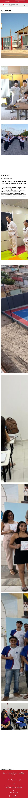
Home (5, 773)
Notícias (21, 773)
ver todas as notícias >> (7, 769)
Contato (14, 775)
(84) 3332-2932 (14, 792)
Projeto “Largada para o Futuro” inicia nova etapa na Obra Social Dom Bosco (13, 182)
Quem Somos (13, 773)
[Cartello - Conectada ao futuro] (14, 796)
